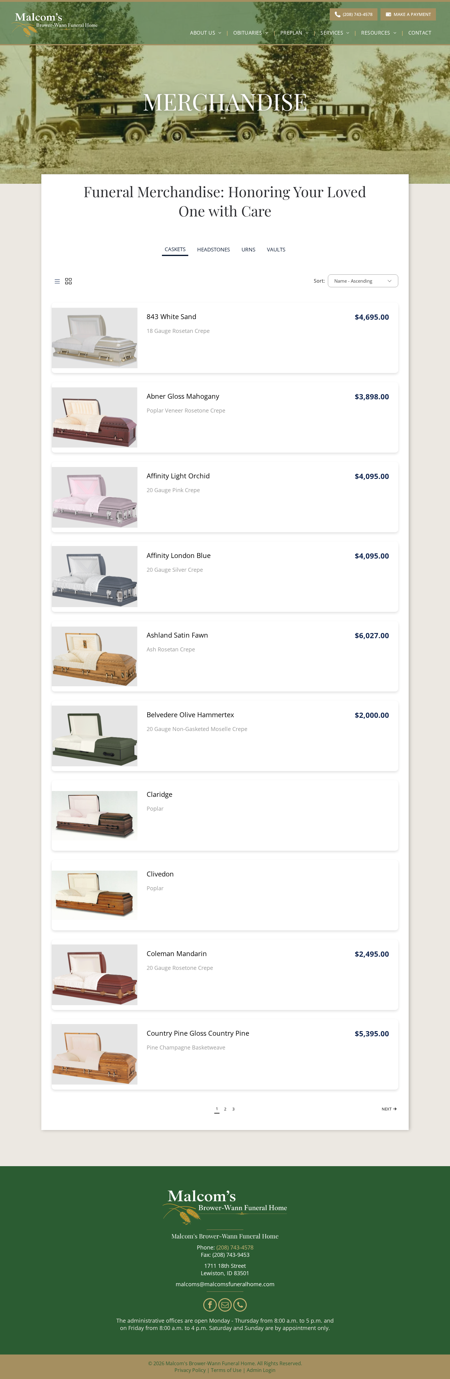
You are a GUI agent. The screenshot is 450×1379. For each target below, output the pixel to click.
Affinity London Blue (179, 555)
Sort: (319, 280)
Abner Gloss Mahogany (183, 396)
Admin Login (261, 1370)
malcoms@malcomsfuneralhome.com (225, 1284)
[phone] (240, 1305)
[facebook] (210, 1305)
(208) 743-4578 (234, 1247)
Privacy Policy (190, 1370)
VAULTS (276, 249)
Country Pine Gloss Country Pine (198, 1033)
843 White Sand (171, 316)
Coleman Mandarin (177, 953)
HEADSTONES (213, 249)
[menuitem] (207, 33)
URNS (248, 249)
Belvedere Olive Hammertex (190, 714)
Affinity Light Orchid (178, 475)
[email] (225, 1305)
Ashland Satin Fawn (177, 634)
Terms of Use (226, 1370)
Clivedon (160, 873)
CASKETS (175, 249)
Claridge (159, 794)
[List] (57, 281)
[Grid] (68, 281)
